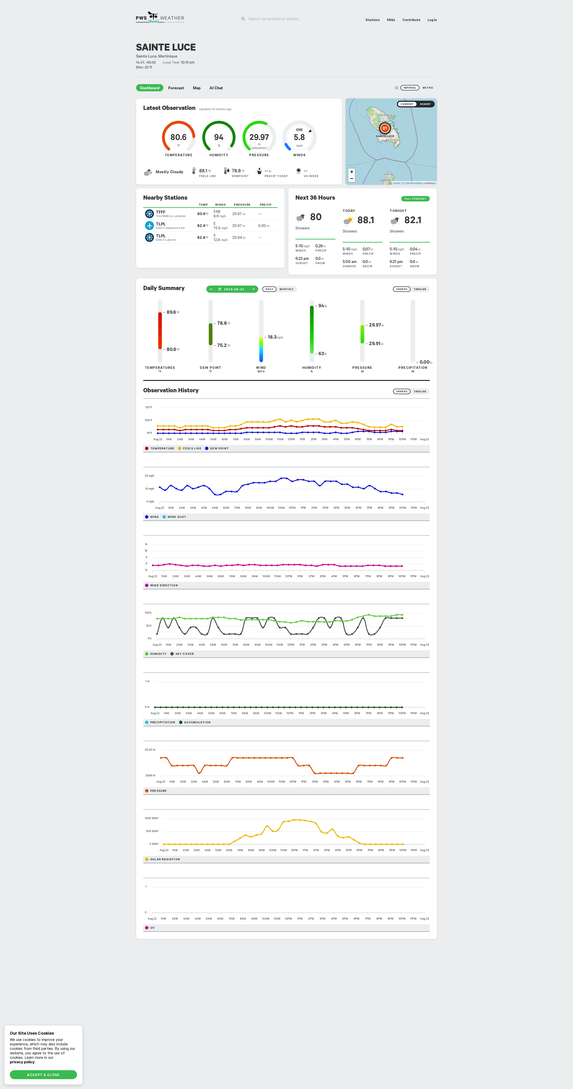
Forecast (176, 88)
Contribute (411, 20)
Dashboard (149, 88)
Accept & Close (43, 1075)
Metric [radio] (428, 87)
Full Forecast (415, 198)
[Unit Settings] (396, 87)
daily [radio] (269, 289)
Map (197, 88)
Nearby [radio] (425, 104)
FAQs (391, 20)
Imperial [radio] (410, 87)
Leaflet (396, 183)
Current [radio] (407, 104)
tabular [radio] (420, 289)
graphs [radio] (401, 289)
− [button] (351, 178)
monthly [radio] (286, 289)
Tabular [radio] (420, 391)
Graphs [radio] (401, 391)
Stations (373, 20)
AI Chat (216, 88)
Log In (432, 20)
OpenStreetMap (413, 183)
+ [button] (351, 172)
